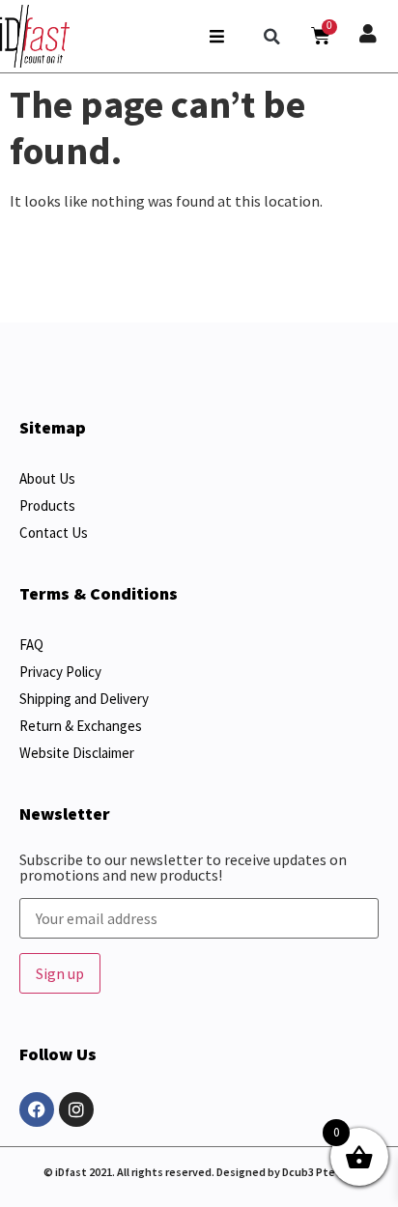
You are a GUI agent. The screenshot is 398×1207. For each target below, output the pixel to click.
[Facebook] (36, 1109)
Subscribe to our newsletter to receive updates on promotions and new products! (183, 868)
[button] (272, 36)
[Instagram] (76, 1109)
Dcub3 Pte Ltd (318, 1172)
